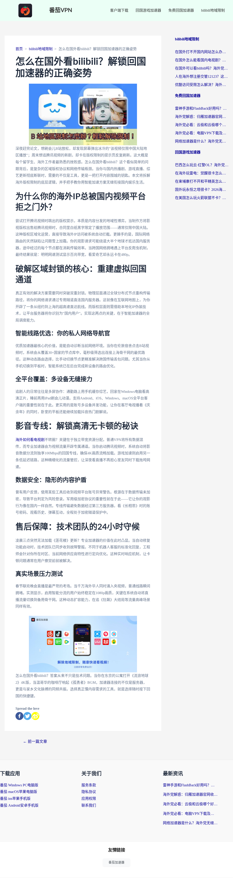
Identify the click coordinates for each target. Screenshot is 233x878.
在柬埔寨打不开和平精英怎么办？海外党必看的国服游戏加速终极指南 (201, 181)
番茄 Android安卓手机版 (19, 805)
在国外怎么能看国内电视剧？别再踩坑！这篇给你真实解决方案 (201, 60)
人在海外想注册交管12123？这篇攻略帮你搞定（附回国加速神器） (201, 76)
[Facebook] (19, 716)
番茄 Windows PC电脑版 (19, 785)
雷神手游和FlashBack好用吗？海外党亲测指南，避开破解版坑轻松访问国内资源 (201, 108)
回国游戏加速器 (148, 10)
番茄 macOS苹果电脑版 (18, 792)
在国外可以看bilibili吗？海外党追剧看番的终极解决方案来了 (201, 68)
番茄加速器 (116, 862)
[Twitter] (27, 716)
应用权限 (88, 798)
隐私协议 (88, 792)
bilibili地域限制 (213, 10)
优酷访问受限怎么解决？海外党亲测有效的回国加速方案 (201, 85)
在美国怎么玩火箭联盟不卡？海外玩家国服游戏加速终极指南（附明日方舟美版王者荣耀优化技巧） (201, 198)
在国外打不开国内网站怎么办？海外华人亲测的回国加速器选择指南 (201, 52)
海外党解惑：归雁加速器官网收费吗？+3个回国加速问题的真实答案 (201, 117)
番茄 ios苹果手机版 (15, 798)
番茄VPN (60, 10)
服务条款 (88, 785)
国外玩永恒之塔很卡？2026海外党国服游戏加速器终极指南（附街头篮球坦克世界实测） (201, 190)
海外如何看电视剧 (30, 440)
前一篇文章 (35, 741)
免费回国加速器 (181, 10)
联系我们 (88, 805)
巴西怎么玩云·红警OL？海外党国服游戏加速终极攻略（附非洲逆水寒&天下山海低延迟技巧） (201, 165)
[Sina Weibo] (35, 716)
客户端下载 (119, 10)
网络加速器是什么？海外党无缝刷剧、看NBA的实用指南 (201, 141)
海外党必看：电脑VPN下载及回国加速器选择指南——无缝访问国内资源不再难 (201, 133)
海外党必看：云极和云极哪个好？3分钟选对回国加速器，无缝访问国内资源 (201, 125)
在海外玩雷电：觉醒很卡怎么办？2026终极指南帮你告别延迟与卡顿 (201, 173)
